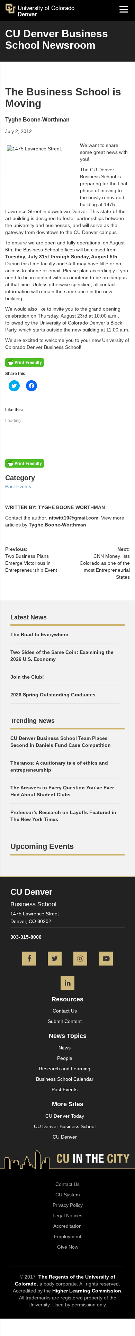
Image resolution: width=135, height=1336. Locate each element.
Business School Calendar (64, 1079)
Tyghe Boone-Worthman (57, 525)
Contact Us (65, 1011)
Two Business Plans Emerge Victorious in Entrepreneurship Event (31, 563)
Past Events (18, 486)
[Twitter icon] (55, 959)
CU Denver (65, 1137)
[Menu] (123, 8)
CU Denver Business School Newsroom (56, 39)
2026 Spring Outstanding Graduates (53, 694)
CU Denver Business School (65, 1126)
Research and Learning (64, 1068)
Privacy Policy (68, 1205)
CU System (67, 1194)
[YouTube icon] (106, 959)
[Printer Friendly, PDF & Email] (24, 362)
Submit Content (65, 1021)
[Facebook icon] (29, 959)
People (64, 1058)
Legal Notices (67, 1215)
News (64, 1047)
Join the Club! (27, 677)
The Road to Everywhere (39, 634)
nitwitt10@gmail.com (73, 518)
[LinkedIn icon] (67, 983)
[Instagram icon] (80, 959)
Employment (67, 1236)
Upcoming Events (42, 846)
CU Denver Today (64, 1116)
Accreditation (67, 1226)
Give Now (67, 1247)
